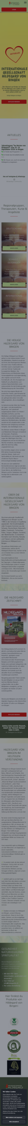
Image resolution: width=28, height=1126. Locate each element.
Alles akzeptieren (14, 1121)
